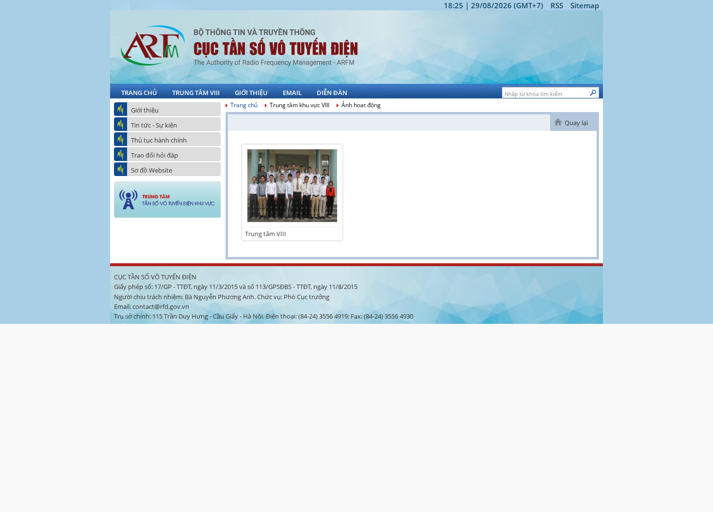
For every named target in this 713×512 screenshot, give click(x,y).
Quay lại (576, 122)
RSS (557, 5)
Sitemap (584, 5)
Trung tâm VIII (196, 92)
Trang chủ (139, 92)
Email (292, 92)
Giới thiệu (251, 92)
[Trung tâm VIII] (292, 224)
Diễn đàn (332, 92)
